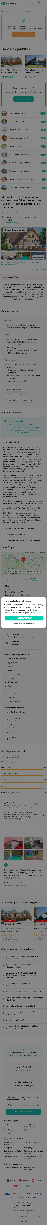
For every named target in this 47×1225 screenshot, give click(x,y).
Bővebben (37, 613)
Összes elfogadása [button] (24, 618)
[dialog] (23, 612)
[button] (23, 623)
